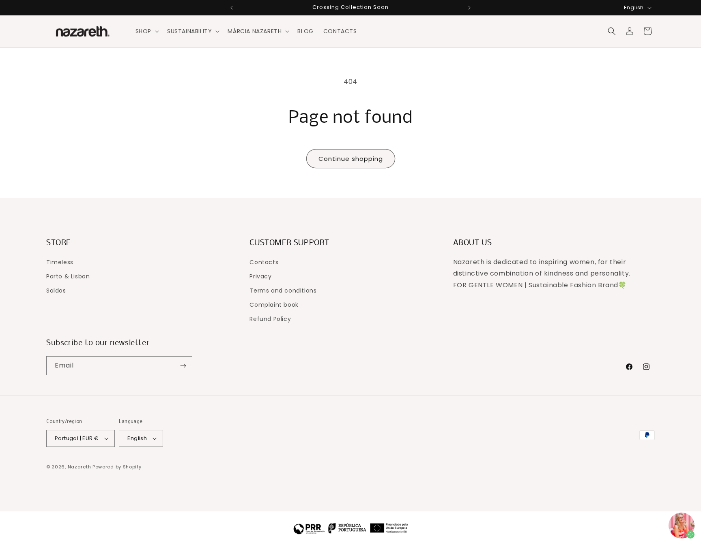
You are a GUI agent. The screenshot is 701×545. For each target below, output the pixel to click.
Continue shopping (350, 158)
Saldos (56, 290)
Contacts (263, 262)
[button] (146, 31)
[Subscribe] (183, 365)
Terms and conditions (282, 290)
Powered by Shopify (117, 467)
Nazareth (79, 467)
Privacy (260, 276)
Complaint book (273, 305)
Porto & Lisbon (68, 276)
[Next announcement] (469, 7)
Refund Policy (270, 319)
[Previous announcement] (232, 7)
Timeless (59, 262)
